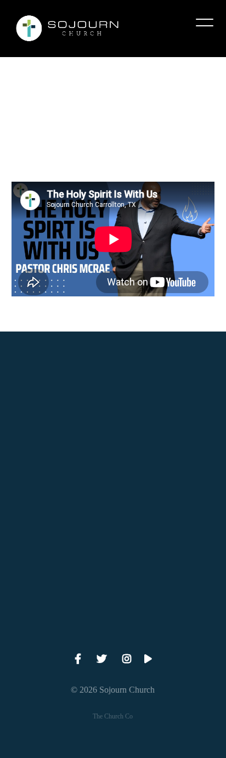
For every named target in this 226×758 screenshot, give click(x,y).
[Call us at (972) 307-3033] (113, 392)
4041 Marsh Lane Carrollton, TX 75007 (113, 547)
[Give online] (113, 578)
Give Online (113, 640)
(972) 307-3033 (113, 454)
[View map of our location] (113, 485)
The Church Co (113, 716)
